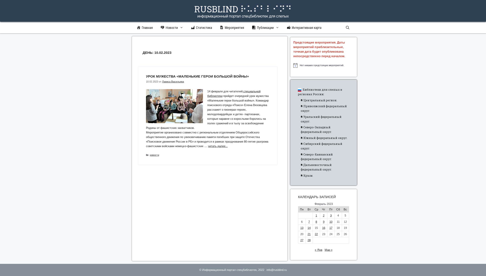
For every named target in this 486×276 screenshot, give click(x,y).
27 (301, 240)
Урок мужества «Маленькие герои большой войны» (197, 76)
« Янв (318, 249)
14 (309, 227)
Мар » (328, 249)
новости (154, 155)
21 (309, 234)
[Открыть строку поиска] (347, 27)
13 (301, 227)
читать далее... (218, 146)
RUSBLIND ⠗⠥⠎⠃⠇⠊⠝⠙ (243, 9)
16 (323, 227)
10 (330, 221)
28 (309, 240)
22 (316, 234)
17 (330, 227)
